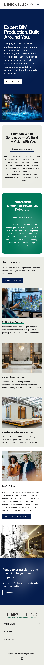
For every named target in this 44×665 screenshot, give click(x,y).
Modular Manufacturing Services (18, 432)
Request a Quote (13, 82)
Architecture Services (13, 322)
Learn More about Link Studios (16, 517)
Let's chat (9, 593)
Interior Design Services (14, 377)
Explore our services (12, 280)
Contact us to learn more (22, 149)
